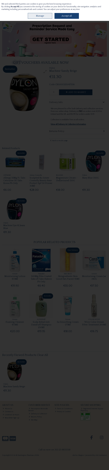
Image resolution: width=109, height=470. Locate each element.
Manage (40, 16)
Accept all (67, 16)
